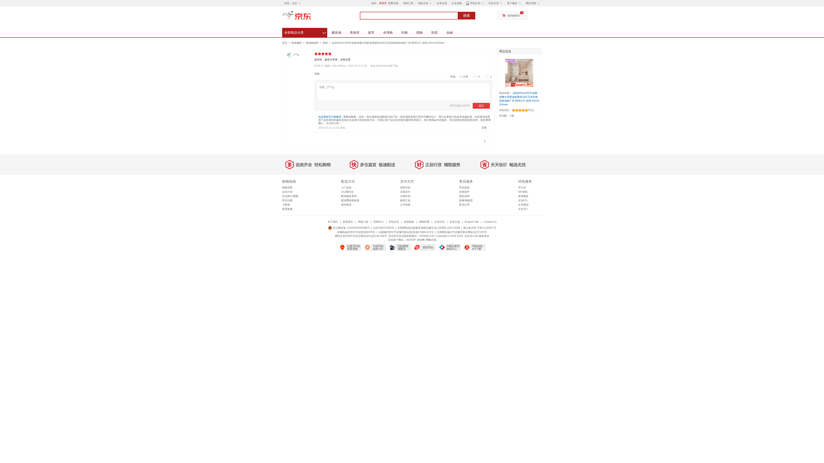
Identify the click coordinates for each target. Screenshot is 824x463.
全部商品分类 (305, 32)
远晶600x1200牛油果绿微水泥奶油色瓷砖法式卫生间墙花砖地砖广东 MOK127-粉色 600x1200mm (388, 42)
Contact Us (490, 221)
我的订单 (408, 3)
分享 (465, 76)
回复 (484, 127)
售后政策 (464, 187)
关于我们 (333, 221)
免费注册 (393, 3)
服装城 (336, 32)
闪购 (404, 32)
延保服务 (523, 196)
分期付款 (405, 196)
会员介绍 (287, 191)
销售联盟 (424, 221)
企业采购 (456, 3)
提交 (481, 105)
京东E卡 (523, 200)
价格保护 (464, 191)
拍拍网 (421, 239)
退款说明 (464, 196)
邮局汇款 (405, 200)
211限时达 (347, 191)
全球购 (388, 32)
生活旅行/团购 (290, 196)
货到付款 (405, 187)
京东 (311, 17)
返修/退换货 (466, 200)
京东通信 (523, 204)
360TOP (411, 239)
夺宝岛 (522, 187)
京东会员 (442, 3)
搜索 (466, 15)
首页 (284, 42)
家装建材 (296, 42)
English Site (472, 221)
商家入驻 (363, 221)
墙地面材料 (312, 42)
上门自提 (346, 187)
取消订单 (464, 204)
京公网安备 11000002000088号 (351, 227)
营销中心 (378, 221)
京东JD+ (523, 208)
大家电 (286, 204)
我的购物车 (513, 15)
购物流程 (287, 187)
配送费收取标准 (350, 200)
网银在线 (431, 239)
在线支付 (405, 191)
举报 (452, 76)
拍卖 (434, 32)
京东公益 (455, 221)
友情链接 (409, 221)
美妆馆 (354, 32)
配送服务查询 (349, 196)
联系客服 (287, 208)
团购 (419, 32)
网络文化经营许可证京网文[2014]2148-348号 (361, 236)
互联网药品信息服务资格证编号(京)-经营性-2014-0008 (428, 227)
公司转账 (405, 204)
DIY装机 (523, 191)
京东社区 (439, 221)
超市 (371, 32)
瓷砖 (326, 42)
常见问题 (287, 200)
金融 (449, 32)
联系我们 (348, 221)
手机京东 (475, 3)
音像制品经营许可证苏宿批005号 (356, 232)
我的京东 (423, 3)
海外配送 (346, 204)
